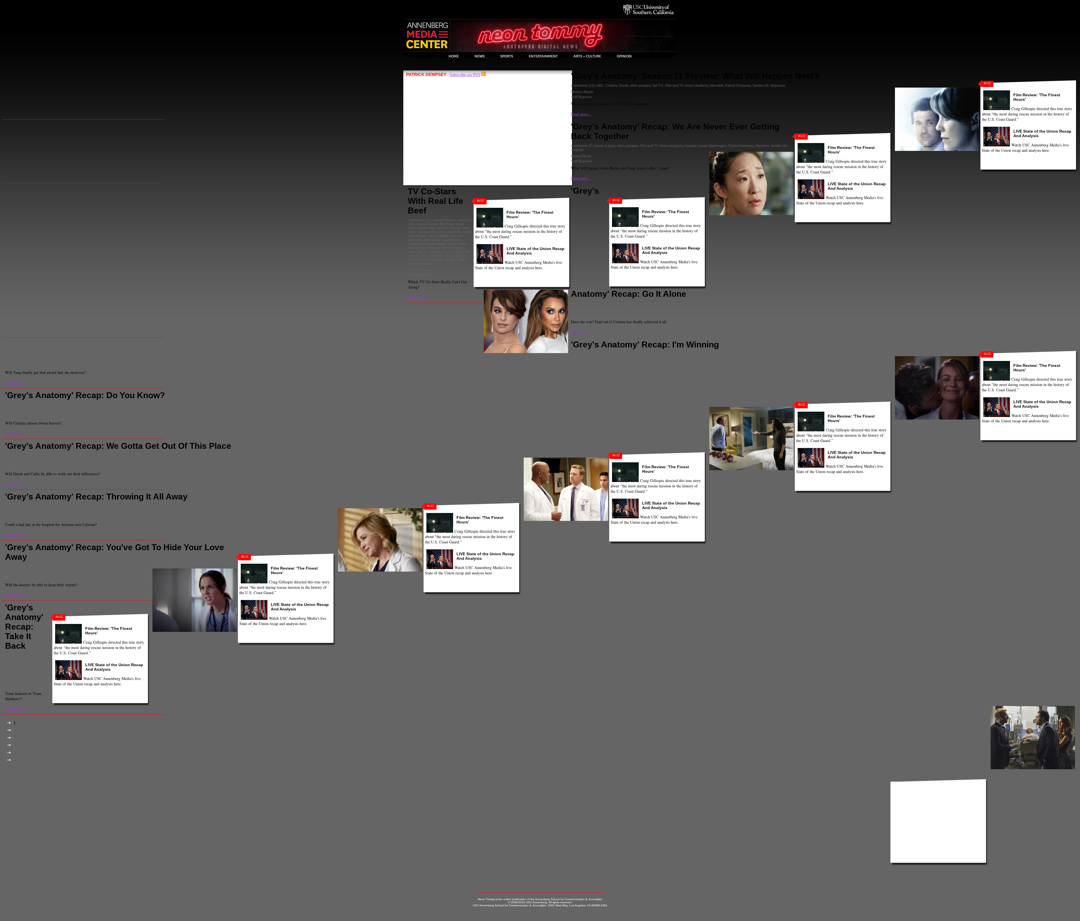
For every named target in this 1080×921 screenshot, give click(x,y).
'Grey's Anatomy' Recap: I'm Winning (645, 344)
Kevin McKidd (175, 405)
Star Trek (435, 256)
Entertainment (543, 56)
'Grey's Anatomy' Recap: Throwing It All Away (96, 496)
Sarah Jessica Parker (446, 252)
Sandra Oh (760, 86)
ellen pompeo (640, 86)
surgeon (577, 150)
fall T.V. (658, 86)
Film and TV (439, 228)
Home (454, 56)
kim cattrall (432, 240)
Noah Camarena (421, 269)
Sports (506, 56)
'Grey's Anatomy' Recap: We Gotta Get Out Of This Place (118, 446)
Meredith (716, 86)
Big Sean (447, 224)
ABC (600, 86)
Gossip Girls (427, 232)
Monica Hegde (582, 91)
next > (19, 753)
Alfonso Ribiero (444, 220)
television (778, 86)
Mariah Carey (447, 244)
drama (608, 303)
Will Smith (457, 260)
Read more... (418, 297)
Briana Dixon (581, 155)
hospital (691, 146)
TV (446, 260)
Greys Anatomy (449, 232)
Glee (412, 232)
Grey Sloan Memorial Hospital (680, 354)
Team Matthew (36, 675)
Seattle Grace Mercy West (28, 669)
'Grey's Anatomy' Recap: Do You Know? (85, 395)
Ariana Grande (427, 224)
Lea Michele (451, 240)
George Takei (459, 228)
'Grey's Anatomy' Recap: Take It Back (24, 626)
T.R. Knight (452, 256)
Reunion (762, 146)
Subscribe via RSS (464, 75)
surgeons (42, 671)
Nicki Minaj (428, 248)
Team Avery (14, 675)
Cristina (611, 86)
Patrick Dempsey (452, 248)
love (191, 405)
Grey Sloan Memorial (109, 405)
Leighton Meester (422, 244)
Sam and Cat (419, 252)
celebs (423, 228)
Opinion (624, 56)
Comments (417, 220)
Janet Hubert (438, 236)
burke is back (605, 146)
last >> (19, 760)
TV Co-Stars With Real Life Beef (435, 201)
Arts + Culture (587, 56)
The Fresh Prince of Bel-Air (438, 258)
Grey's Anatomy (696, 86)
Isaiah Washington (712, 146)
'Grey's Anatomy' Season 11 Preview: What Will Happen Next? (695, 76)
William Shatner (421, 264)
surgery (247, 405)
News (479, 56)
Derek (623, 86)
